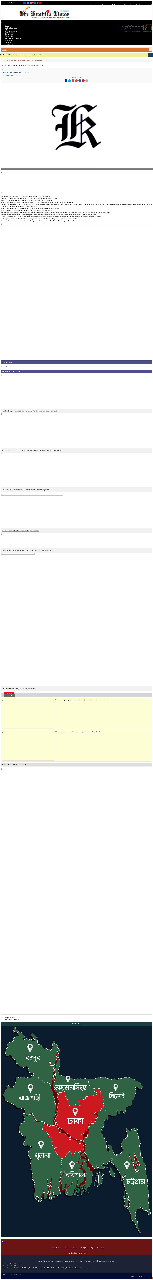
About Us (139, 5)
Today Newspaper (11, 28)
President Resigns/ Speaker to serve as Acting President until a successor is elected (29, 411)
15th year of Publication (13, 38)
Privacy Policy (128, 5)
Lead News (26, 60)
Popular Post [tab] (9, 696)
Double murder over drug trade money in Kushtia (18, 688)
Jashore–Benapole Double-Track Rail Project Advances (20, 531)
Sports (95, 1261)
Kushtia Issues (17, 60)
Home (7, 26)
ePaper (7, 30)
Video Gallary (9, 36)
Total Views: (8, 1020)
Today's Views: (9, 1017)
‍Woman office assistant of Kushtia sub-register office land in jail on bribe (79, 732)
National (39, 1261)
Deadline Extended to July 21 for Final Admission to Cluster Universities (26, 550)
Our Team (117, 5)
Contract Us (149, 5)
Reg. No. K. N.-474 (11, 32)
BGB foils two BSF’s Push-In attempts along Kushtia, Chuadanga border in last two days (32, 450)
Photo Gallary (9, 34)
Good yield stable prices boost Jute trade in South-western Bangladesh (25, 490)
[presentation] (149, 55)
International (59, 1261)
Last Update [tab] (9, 694)
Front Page (8, 60)
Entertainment (48, 1261)
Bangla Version (106, 5)
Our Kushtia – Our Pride (83, 1261)
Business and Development (106, 1261)
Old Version (94, 5)
